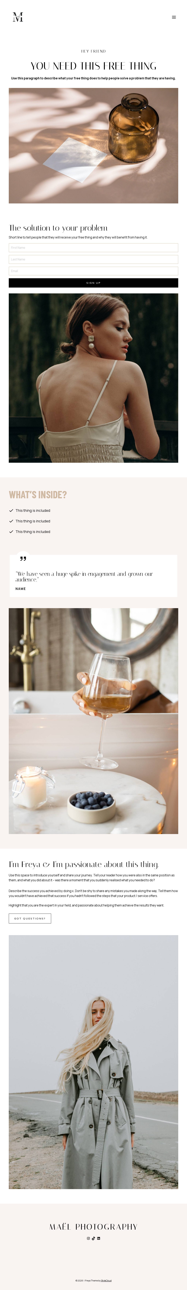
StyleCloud (106, 1280)
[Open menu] (174, 17)
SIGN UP (93, 282)
